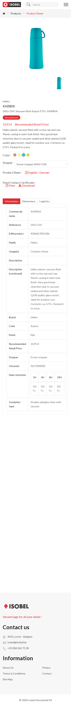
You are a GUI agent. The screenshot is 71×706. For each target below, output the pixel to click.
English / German (38, 172)
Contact (47, 673)
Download (28, 185)
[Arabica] (19, 154)
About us (8, 667)
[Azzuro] (23, 154)
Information (11, 201)
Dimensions (29, 201)
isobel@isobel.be (17, 642)
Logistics (45, 201)
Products (16, 13)
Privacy (46, 667)
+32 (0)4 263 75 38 (18, 648)
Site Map (8, 679)
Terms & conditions (14, 673)
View (12, 185)
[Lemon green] (27, 154)
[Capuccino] (14, 154)
